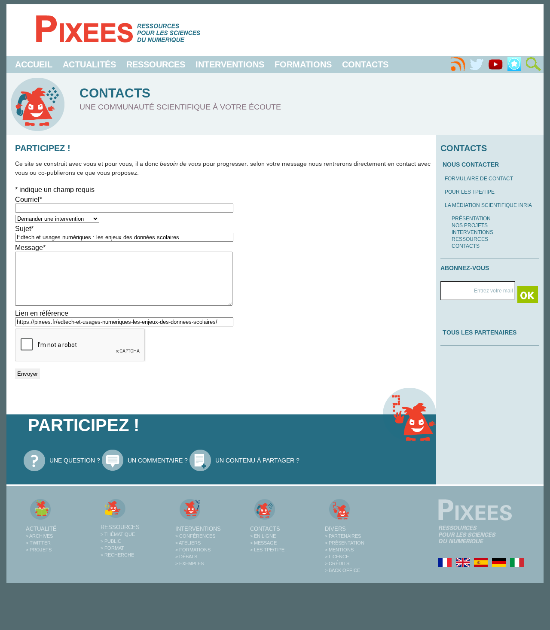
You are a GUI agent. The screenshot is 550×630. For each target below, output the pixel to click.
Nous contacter (471, 164)
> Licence (337, 556)
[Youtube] (495, 64)
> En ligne (263, 536)
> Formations (193, 549)
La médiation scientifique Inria (488, 205)
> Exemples (189, 563)
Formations (303, 64)
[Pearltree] (514, 64)
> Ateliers (188, 542)
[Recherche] (533, 64)
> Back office (342, 570)
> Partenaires (343, 536)
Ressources (155, 64)
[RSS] (457, 64)
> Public (111, 541)
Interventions (230, 64)
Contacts (365, 64)
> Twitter (38, 542)
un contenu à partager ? (257, 460)
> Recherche (117, 554)
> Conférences (195, 536)
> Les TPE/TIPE (267, 549)
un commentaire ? (158, 460)
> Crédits (337, 563)
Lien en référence (41, 313)
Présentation (471, 219)
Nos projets (470, 225)
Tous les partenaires (479, 332)
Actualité (41, 529)
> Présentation (344, 542)
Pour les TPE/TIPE (470, 192)
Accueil (33, 64)
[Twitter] (476, 64)
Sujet (24, 228)
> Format (112, 548)
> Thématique (118, 534)
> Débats (186, 556)
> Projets (39, 549)
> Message (263, 542)
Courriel (28, 199)
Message (30, 247)
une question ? (74, 460)
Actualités (89, 64)
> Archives (39, 536)
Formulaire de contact (479, 179)
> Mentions (339, 549)
